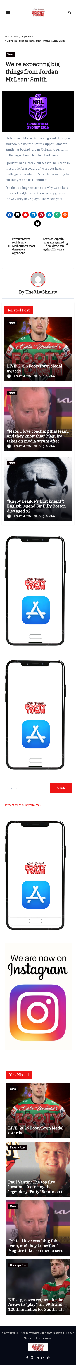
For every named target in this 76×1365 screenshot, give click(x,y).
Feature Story (17, 1147)
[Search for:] (27, 788)
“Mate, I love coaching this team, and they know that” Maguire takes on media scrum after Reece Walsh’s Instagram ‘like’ (38, 438)
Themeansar (44, 1338)
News (10, 54)
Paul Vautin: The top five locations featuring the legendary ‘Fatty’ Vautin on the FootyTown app (37, 1189)
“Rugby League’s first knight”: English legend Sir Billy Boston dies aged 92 (36, 505)
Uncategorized (18, 1265)
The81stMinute (41, 292)
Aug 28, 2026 (47, 376)
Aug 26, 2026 (47, 446)
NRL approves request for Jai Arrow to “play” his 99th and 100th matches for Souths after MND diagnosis (38, 1307)
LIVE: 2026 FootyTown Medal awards (34, 368)
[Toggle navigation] (8, 12)
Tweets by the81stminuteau (23, 805)
